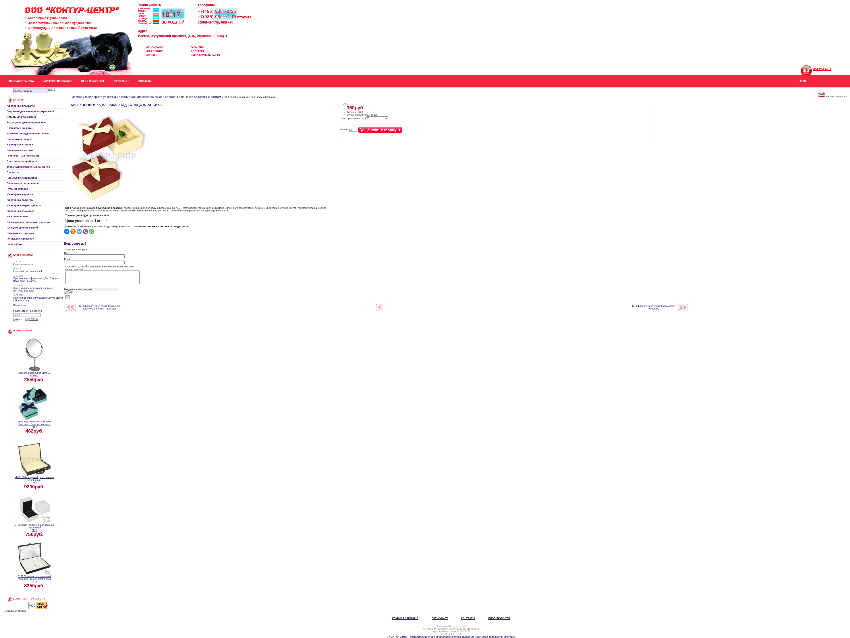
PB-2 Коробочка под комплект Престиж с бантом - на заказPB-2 (34, 424)
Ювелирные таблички (20, 200)
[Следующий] (683, 307)
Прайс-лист (121, 81)
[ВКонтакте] (67, 231)
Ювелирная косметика (20, 211)
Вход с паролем (92, 81)
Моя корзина (822, 69)
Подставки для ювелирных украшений (30, 111)
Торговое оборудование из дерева (28, 133)
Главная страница (21, 81)
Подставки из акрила (19, 139)
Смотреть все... (20, 305)
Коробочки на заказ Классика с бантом (193, 97)
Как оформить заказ (205, 55)
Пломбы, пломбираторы (22, 177)
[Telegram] (79, 231)
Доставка (198, 51)
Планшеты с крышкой (20, 128)
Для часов (13, 172)
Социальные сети (23, 264)
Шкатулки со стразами (20, 233)
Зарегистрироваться (57, 81)
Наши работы (15, 244)
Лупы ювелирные (17, 189)
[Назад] (379, 307)
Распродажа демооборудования (26, 122)
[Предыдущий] (71, 307)
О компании (155, 47)
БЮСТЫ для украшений (21, 117)
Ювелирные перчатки (20, 194)
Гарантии (197, 47)
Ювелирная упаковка (20, 144)
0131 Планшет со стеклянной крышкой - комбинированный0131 (34, 579)
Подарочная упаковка (20, 150)
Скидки (152, 55)
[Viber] (85, 231)
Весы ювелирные (17, 216)
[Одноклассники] (73, 231)
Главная (77, 97)
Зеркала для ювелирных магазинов (28, 166)
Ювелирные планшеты (21, 105)
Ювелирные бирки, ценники (24, 205)
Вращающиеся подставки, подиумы (28, 222)
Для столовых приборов (22, 161)
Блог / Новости (499, 618)
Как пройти (155, 51)
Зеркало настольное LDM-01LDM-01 (34, 374)
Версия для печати (837, 96)
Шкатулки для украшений (22, 227)
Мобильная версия (15, 610)
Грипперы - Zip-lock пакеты (23, 155)
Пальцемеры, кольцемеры (23, 183)
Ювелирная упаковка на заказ (140, 97)
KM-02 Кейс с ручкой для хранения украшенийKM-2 (34, 480)
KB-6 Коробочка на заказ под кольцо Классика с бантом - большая (99, 307)
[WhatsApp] (91, 231)
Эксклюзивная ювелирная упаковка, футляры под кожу (33, 289)
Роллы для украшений (20, 238)
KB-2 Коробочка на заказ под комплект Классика (654, 307)
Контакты (145, 81)
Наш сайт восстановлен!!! (27, 271)
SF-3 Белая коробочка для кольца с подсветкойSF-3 (34, 528)
